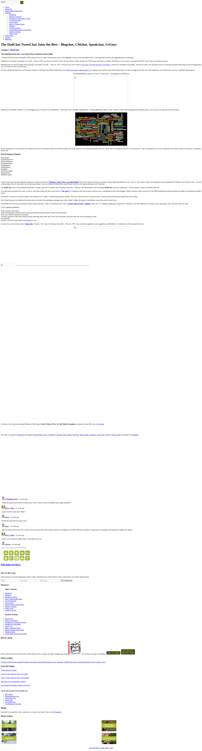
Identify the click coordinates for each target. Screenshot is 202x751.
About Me (8, 9)
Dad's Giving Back (11, 620)
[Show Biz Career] (74, 662)
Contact (7, 37)
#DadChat (12, 15)
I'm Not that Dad (10, 601)
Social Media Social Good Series (20, 30)
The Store (100, 424)
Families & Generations (13, 624)
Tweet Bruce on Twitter (9, 670)
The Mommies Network (13, 704)
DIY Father (9, 694)
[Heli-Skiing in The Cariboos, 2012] (93, 662)
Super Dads (9, 700)
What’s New (13, 34)
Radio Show (9, 35)
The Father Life (10, 702)
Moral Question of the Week (14, 605)
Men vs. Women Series (17, 24)
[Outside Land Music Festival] (32, 662)
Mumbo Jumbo (10, 632)
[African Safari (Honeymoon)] (11, 662)
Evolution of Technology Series (19, 18)
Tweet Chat (100, 435)
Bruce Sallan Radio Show (13, 599)
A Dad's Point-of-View (39, 435)
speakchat (92, 435)
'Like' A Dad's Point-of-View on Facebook (15, 678)
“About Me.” (29, 224)
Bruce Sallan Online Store (13, 11)
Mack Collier (84, 435)
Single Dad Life (10, 698)
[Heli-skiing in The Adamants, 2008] (55, 662)
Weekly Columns (15, 32)
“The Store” (65, 191)
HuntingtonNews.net (12, 696)
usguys (107, 435)
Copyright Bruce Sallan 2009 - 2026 (101, 748)
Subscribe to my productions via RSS (13, 681)
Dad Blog (75, 435)
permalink (135, 435)
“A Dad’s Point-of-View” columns (79, 204)
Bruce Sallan (67, 435)
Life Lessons (13, 22)
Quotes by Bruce (15, 28)
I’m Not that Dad (15, 20)
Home (7, 7)
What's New (9, 608)
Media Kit (8, 39)
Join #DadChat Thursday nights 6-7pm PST (15, 685)
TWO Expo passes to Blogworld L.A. (78, 70)
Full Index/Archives (11, 564)
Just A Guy (8, 626)
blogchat (59, 435)
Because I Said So (15, 17)
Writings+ (8, 13)
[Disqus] (101, 465)
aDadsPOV (52, 435)
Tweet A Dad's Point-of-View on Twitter (14, 674)
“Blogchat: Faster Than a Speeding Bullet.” (64, 182)
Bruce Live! (9, 619)
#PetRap (12, 26)
